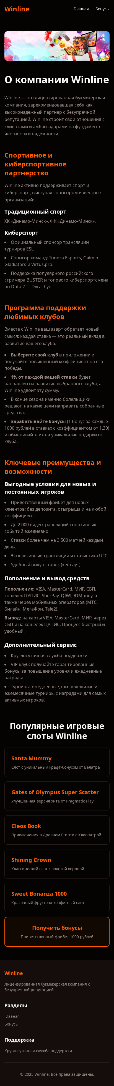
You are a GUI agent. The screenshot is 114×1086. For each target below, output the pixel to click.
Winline (16, 8)
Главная (81, 8)
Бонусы (102, 8)
